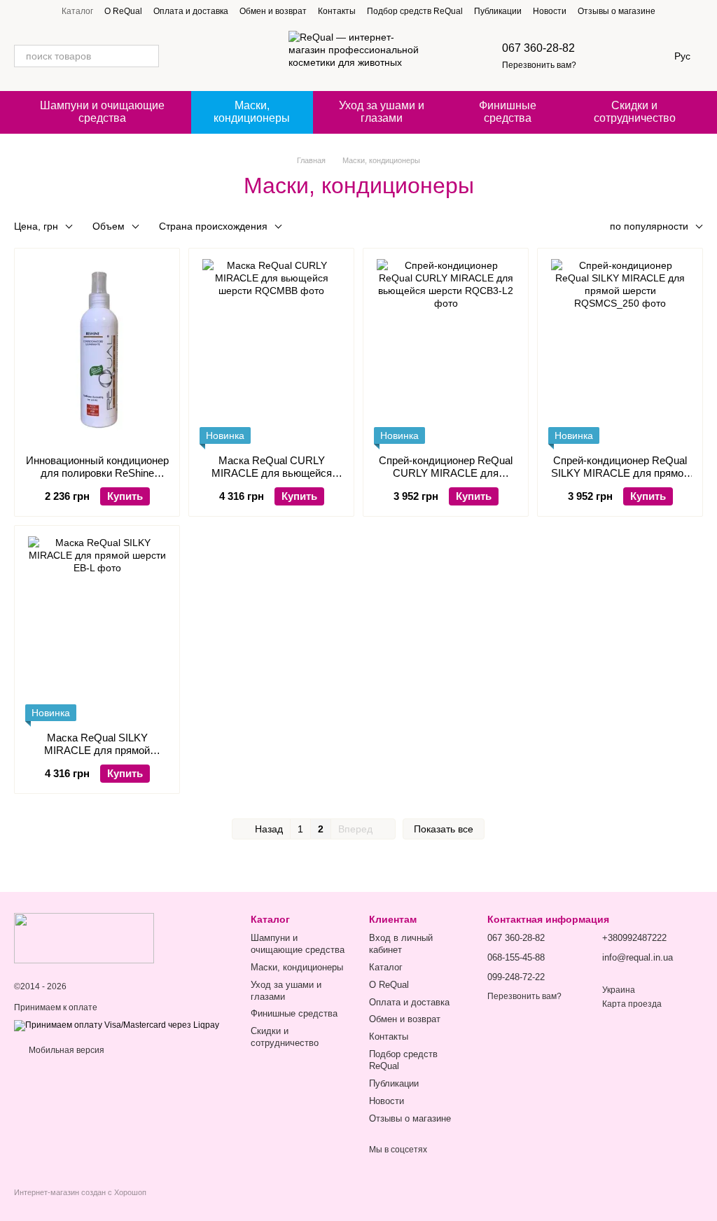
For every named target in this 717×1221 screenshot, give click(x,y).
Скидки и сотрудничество (635, 111)
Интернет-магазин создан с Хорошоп (80, 1192)
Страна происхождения (213, 226)
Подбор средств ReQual (415, 11)
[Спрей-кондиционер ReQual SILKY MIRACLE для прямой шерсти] (620, 351)
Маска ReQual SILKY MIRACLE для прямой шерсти (97, 750)
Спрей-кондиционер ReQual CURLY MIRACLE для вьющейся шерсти (446, 472)
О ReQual (123, 11)
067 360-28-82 (538, 48)
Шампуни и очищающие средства (102, 111)
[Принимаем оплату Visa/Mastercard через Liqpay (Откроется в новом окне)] (116, 1026)
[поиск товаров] (148, 56)
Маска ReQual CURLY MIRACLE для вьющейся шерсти (271, 472)
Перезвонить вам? (539, 65)
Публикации (498, 11)
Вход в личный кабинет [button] (401, 944)
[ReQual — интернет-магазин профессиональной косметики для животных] (84, 937)
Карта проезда (632, 1004)
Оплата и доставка (190, 11)
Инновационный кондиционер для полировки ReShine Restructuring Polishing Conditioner (97, 479)
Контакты (337, 11)
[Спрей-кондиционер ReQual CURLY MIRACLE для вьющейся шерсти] (445, 351)
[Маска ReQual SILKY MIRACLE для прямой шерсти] (97, 628)
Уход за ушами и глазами (381, 111)
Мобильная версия (65, 1050)
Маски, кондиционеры (252, 111)
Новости (549, 11)
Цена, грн (36, 226)
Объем (108, 226)
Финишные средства (507, 111)
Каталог (77, 11)
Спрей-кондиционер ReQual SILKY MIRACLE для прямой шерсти (620, 472)
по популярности (649, 226)
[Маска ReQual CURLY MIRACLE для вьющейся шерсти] (271, 351)
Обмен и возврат (273, 11)
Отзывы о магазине (616, 11)
